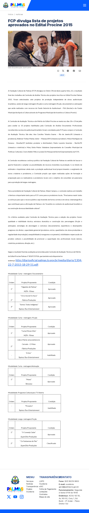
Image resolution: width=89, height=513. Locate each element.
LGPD (41, 481)
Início (10, 14)
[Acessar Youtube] (15, 497)
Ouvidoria (30, 492)
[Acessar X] (9, 497)
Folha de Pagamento (47, 489)
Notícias (29, 484)
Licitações (43, 492)
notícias (19, 14)
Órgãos (29, 489)
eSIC (41, 486)
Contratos (43, 494)
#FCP (62, 75)
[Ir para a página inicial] (14, 5)
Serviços (29, 481)
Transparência (32, 486)
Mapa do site (44, 497)
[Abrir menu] (84, 5)
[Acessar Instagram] (21, 497)
